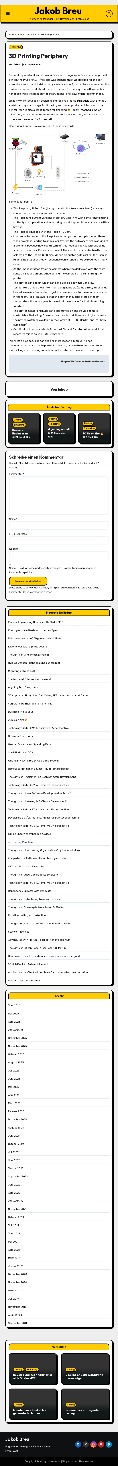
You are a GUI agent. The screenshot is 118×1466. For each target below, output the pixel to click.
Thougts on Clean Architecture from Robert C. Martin (39, 923)
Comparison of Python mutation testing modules (37, 858)
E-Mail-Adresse (18, 534)
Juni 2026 (14, 1005)
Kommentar (16, 474)
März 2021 (14, 1258)
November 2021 (17, 1209)
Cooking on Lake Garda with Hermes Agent (33, 630)
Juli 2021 (13, 1225)
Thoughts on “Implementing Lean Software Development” (42, 776)
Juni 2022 (14, 1184)
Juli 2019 (13, 1298)
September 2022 (18, 1176)
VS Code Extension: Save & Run (26, 866)
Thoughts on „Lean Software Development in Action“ (39, 793)
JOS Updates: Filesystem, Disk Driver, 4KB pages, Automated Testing (48, 695)
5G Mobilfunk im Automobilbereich (28, 964)
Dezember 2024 (17, 1119)
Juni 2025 (14, 1078)
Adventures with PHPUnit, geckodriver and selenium (39, 939)
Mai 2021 (13, 1241)
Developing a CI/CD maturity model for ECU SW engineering (43, 817)
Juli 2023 (13, 1152)
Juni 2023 (14, 1160)
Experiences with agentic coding (27, 646)
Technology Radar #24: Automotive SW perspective (38, 882)
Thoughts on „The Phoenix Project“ (29, 654)
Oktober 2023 (16, 1143)
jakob (17, 64)
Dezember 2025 (17, 1038)
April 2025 (14, 1095)
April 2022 (14, 1192)
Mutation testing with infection (27, 915)
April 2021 (14, 1249)
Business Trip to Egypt (21, 711)
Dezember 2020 (17, 1274)
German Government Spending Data (29, 744)
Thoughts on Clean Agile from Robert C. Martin (36, 907)
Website (13, 548)
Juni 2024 (14, 1135)
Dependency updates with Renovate (29, 891)
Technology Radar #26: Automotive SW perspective (38, 825)
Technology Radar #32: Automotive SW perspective (38, 728)
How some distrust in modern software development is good (44, 956)
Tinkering (15, 47)
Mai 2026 (13, 1013)
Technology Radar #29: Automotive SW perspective (38, 785)
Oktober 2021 (16, 1217)
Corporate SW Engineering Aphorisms (30, 703)
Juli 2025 (13, 1070)
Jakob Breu (58, 10)
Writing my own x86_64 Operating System (33, 760)
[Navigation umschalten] (7, 13)
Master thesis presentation (24, 980)
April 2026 (14, 1021)
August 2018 (15, 1315)
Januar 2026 (16, 1029)
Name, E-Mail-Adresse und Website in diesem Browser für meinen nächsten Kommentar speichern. (52, 570)
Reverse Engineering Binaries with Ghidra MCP (35, 622)
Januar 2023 (15, 1168)
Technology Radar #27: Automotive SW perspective (38, 809)
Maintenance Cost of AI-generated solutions (34, 638)
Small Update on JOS (20, 752)
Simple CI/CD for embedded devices (29, 834)
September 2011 (17, 1323)
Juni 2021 (14, 1233)
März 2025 (14, 1103)
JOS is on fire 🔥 (93, 433)
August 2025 (16, 1062)
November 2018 (17, 1306)
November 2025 (17, 1046)
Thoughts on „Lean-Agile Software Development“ (37, 801)
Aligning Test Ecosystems (23, 687)
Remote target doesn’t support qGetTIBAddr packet (38, 768)
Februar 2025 (16, 1111)
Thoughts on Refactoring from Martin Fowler (34, 899)
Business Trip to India (20, 736)
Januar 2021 (15, 1266)
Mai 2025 (13, 1086)
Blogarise (67, 1461)
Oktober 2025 (16, 1054)
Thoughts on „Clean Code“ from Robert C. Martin (37, 948)
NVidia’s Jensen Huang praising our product (34, 662)
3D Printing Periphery (20, 842)
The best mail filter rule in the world (29, 679)
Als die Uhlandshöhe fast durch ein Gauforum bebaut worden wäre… (48, 972)
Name (13, 519)
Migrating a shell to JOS (58, 430)
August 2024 (16, 1127)
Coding (18, 419)
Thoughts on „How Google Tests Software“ (33, 874)
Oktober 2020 (16, 1290)
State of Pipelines (18, 931)
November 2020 (17, 1282)
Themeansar (86, 1461)
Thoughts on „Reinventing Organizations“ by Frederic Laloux (44, 850)
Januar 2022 (16, 1201)
